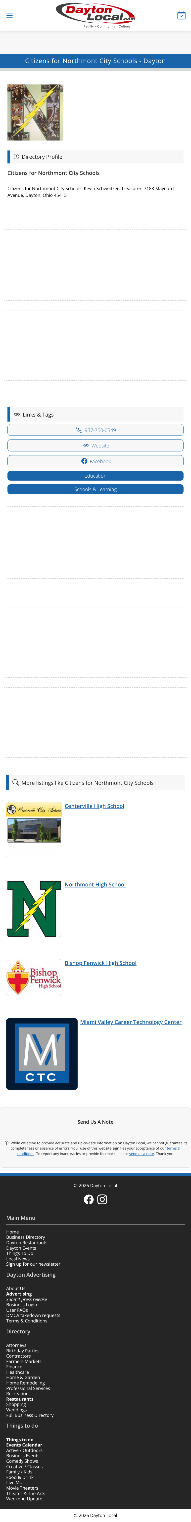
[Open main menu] (9, 15)
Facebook (100, 461)
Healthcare (17, 1372)
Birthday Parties (23, 1351)
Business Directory (25, 1237)
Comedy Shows (22, 1461)
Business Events (23, 1456)
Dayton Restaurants (27, 1243)
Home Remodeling (25, 1383)
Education (96, 475)
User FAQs (17, 1310)
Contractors (18, 1356)
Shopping (16, 1404)
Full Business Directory (29, 1415)
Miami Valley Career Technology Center (131, 1022)
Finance (14, 1367)
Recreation (17, 1394)
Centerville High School (94, 806)
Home (12, 1232)
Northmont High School (95, 884)
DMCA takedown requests (33, 1315)
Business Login (21, 1305)
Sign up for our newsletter (33, 1264)
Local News (18, 1259)
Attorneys (16, 1345)
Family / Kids (19, 1472)
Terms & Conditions (26, 1321)
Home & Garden (23, 1377)
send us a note (141, 1153)
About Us (15, 1289)
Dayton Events (21, 1248)
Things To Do (19, 1253)
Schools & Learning (95, 489)
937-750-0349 (99, 430)
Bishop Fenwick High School (101, 963)
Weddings (16, 1410)
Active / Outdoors (24, 1450)
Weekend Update (24, 1499)
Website (99, 445)
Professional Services (28, 1388)
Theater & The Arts (25, 1494)
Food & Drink (20, 1477)
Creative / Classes (24, 1467)
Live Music (17, 1483)
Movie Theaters (22, 1488)
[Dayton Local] (95, 15)
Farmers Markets (24, 1362)
